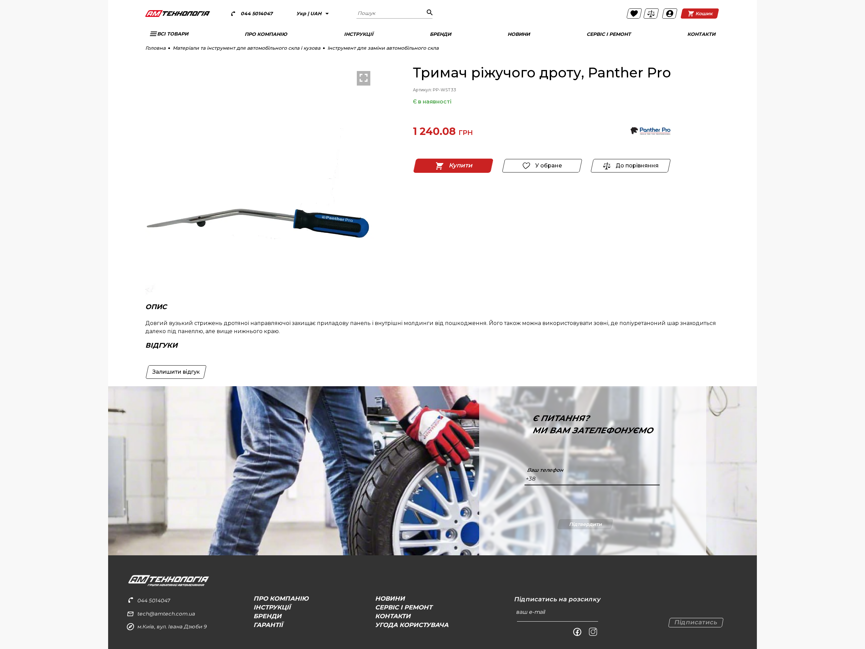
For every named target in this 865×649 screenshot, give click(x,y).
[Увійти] (669, 13)
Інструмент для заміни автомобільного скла (383, 48)
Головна (155, 48)
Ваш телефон (545, 470)
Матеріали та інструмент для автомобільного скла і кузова (246, 48)
